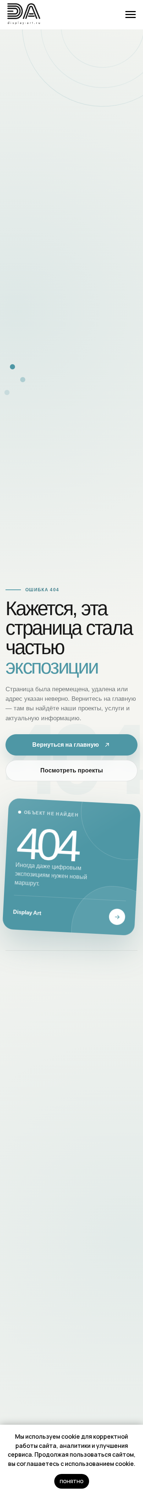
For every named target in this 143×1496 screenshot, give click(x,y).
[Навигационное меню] (130, 14)
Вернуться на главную (65, 745)
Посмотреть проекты (71, 770)
